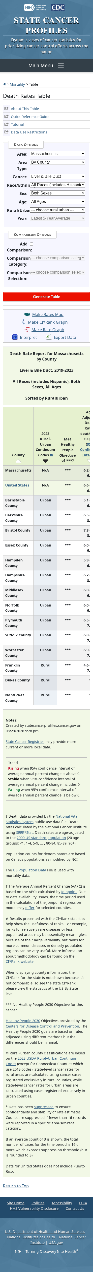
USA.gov (56, 1242)
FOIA (83, 1203)
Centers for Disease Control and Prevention (42, 1026)
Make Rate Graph (47, 329)
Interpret (28, 337)
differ (29, 907)
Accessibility (62, 1203)
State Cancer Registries (25, 741)
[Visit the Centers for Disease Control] (58, 5)
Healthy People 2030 (23, 1020)
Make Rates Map (47, 314)
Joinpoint (69, 891)
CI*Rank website (19, 961)
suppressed (44, 1106)
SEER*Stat (24, 832)
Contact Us (75, 1208)
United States (17, 485)
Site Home (15, 1203)
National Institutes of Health (31, 1237)
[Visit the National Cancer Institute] (35, 5)
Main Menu (41, 65)
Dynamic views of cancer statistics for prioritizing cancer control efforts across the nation (46, 46)
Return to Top (16, 1186)
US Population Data (29, 870)
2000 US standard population (41, 837)
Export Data (65, 337)
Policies (37, 1203)
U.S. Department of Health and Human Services (45, 1231)
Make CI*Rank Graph (48, 322)
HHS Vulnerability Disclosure (34, 1208)
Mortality (17, 84)
